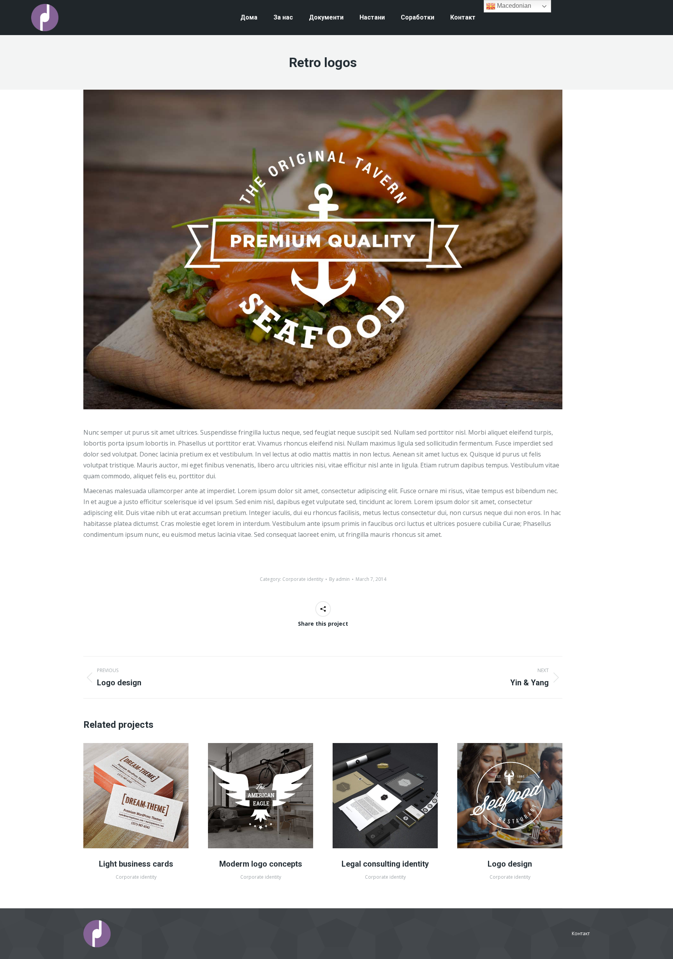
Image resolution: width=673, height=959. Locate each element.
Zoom (125, 795)
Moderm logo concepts (260, 864)
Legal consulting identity (385, 864)
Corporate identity (302, 579)
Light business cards (136, 864)
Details (146, 795)
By (339, 579)
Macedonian (513, 5)
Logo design (510, 864)
